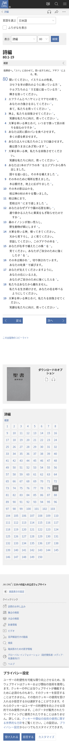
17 (5, 269)
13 (5, 222)
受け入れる (11, 737)
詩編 (6, 11)
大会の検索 (11, 619)
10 (5, 188)
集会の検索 (11, 612)
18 (5, 284)
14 (5, 231)
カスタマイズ (46, 737)
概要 (6, 420)
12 (5, 207)
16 (5, 260)
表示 (7, 39)
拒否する (28, 737)
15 (5, 246)
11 (5, 198)
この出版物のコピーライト (16, 337)
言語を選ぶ (9, 20)
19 (5, 298)
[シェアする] (57, 11)
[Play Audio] (49, 11)
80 (5, 78)
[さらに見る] (64, 11)
